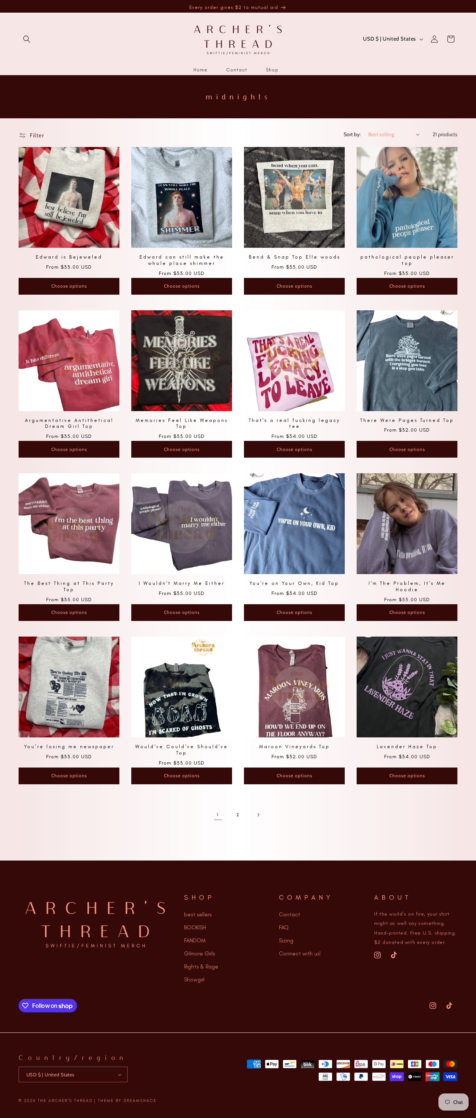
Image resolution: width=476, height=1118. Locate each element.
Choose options (69, 286)
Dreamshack (140, 1100)
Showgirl (194, 979)
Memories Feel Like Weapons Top (182, 423)
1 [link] (218, 814)
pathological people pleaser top (407, 260)
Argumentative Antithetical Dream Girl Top (69, 423)
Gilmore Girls (199, 953)
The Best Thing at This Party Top (69, 586)
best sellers (198, 914)
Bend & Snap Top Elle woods (294, 257)
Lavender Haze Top (407, 746)
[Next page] (258, 815)
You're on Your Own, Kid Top (294, 583)
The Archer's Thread (65, 1100)
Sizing (286, 940)
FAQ (284, 927)
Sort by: (352, 134)
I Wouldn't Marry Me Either (182, 583)
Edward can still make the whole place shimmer (181, 260)
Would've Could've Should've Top (181, 750)
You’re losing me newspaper (69, 746)
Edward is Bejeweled (69, 257)
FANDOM (195, 940)
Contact (289, 914)
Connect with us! (300, 953)
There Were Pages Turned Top (407, 420)
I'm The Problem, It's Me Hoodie (407, 586)
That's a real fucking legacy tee (294, 423)
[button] (27, 39)
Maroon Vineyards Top (294, 746)
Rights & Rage (201, 966)
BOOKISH (195, 927)
